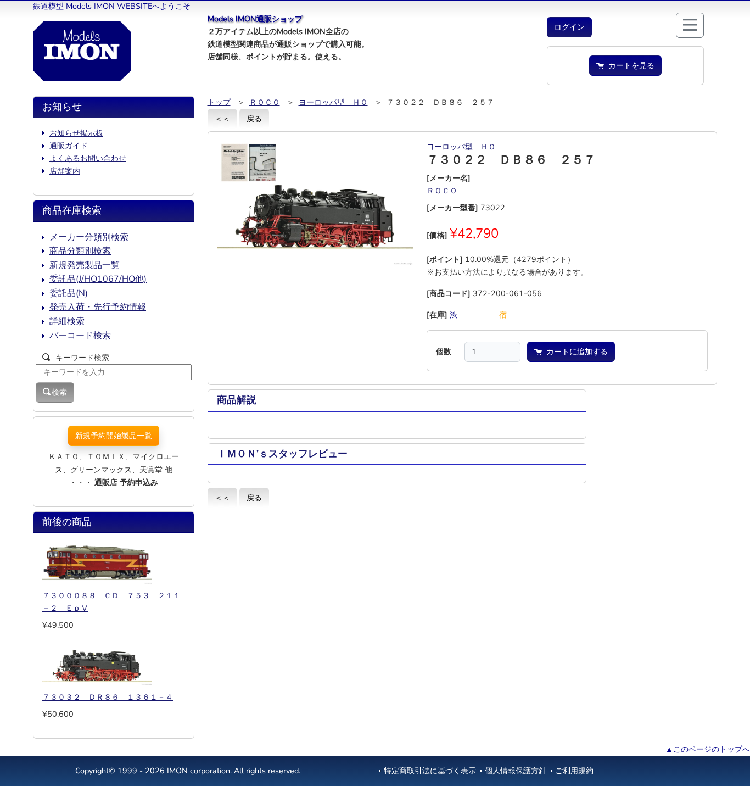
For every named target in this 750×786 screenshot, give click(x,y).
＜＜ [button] (222, 118)
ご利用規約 (574, 770)
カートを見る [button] (629, 65)
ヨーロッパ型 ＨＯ (333, 102)
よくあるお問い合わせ (87, 158)
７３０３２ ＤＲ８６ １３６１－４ (107, 697)
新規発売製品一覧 (84, 265)
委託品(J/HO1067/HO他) (98, 279)
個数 (443, 351)
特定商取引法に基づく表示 (430, 770)
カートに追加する (575, 351)
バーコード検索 (80, 336)
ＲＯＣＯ (264, 102)
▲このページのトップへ (707, 749)
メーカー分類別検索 (88, 237)
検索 (59, 392)
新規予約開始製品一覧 (113, 435)
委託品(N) (68, 293)
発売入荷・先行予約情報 (97, 307)
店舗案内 (64, 170)
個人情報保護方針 (515, 770)
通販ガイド (68, 145)
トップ (219, 102)
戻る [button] (254, 118)
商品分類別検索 (80, 251)
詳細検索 (67, 321)
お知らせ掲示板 (76, 132)
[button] (569, 27)
